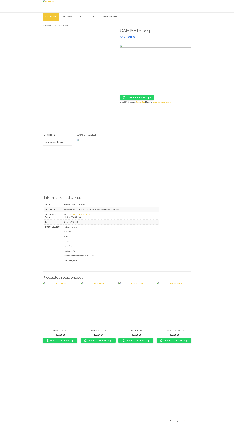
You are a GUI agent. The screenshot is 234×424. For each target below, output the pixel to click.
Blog (95, 16)
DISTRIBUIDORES (110, 16)
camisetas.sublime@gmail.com (78, 214)
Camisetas (52, 25)
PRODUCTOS (51, 16)
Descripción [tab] (49, 134)
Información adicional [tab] (53, 142)
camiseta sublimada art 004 (164, 102)
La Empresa (67, 16)
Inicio (45, 25)
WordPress (187, 421)
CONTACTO (82, 16)
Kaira (59, 421)
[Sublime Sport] (61, 6)
